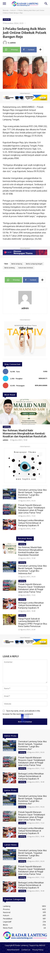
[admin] (5, 43)
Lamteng (7, 427)
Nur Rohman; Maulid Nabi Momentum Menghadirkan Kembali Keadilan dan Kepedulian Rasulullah (24, 433)
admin (13, 43)
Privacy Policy (37, 950)
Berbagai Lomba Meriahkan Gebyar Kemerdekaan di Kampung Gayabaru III (31, 523)
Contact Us (25, 950)
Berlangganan (41, 385)
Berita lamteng (9, 268)
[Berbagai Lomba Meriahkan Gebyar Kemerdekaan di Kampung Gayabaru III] (9, 524)
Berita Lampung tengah (34, 264)
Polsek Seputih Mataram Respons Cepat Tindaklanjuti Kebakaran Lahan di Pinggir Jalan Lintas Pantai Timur (31, 509)
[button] (46, 4)
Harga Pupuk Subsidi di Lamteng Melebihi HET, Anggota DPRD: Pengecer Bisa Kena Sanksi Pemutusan (32, 622)
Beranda (5, 10)
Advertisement (13, 950)
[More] (40, 49)
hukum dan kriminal (25, 268)
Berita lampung (16, 264)
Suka (45, 371)
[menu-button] (4, 4)
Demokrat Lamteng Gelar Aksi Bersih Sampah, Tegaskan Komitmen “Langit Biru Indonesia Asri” (32, 494)
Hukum (13, 10)
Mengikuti (43, 378)
